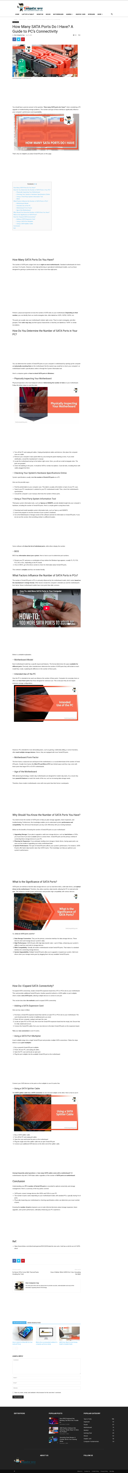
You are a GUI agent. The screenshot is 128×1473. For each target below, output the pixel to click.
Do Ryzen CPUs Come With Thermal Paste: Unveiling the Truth (25, 1273)
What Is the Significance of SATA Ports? (25, 214)
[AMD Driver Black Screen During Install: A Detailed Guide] (70, 1334)
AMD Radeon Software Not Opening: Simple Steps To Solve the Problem (69, 1429)
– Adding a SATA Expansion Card (25, 219)
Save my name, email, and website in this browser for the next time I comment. (37, 1392)
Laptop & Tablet (28, 14)
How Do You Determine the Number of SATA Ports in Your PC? (32, 190)
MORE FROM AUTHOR (34, 1322)
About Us (79, 1471)
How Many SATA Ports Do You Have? (24, 187)
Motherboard (58, 14)
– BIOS (17, 199)
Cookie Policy (95, 1471)
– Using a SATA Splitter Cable (24, 223)
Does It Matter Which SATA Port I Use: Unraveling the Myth (66, 1273)
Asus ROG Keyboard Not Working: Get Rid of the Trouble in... (69, 1420)
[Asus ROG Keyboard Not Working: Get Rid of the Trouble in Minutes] (53, 1421)
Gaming (68, 14)
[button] (112, 14)
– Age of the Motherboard (23, 210)
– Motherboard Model (21, 203)
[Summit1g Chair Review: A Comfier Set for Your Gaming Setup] (53, 1440)
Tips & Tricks (22, 19)
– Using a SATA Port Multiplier (24, 221)
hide (35, 184)
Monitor (40, 14)
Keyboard (91, 14)
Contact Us (87, 1471)
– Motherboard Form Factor (23, 208)
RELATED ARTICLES (19, 1322)
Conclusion (16, 226)
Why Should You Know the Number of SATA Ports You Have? (31, 212)
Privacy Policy (104, 1471)
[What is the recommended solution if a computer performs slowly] (46, 1334)
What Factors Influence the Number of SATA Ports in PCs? (30, 201)
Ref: (14, 228)
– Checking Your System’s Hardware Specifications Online (32, 194)
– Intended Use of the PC (22, 205)
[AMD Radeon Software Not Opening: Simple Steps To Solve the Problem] (53, 1430)
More (99, 14)
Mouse (48, 14)
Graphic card (80, 14)
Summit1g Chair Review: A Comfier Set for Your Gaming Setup (68, 1439)
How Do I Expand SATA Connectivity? (24, 217)
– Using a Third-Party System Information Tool (29, 196)
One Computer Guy (19, 35)
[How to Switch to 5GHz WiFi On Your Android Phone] (23, 1334)
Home (17, 14)
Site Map (112, 1471)
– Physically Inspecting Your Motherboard (27, 192)
